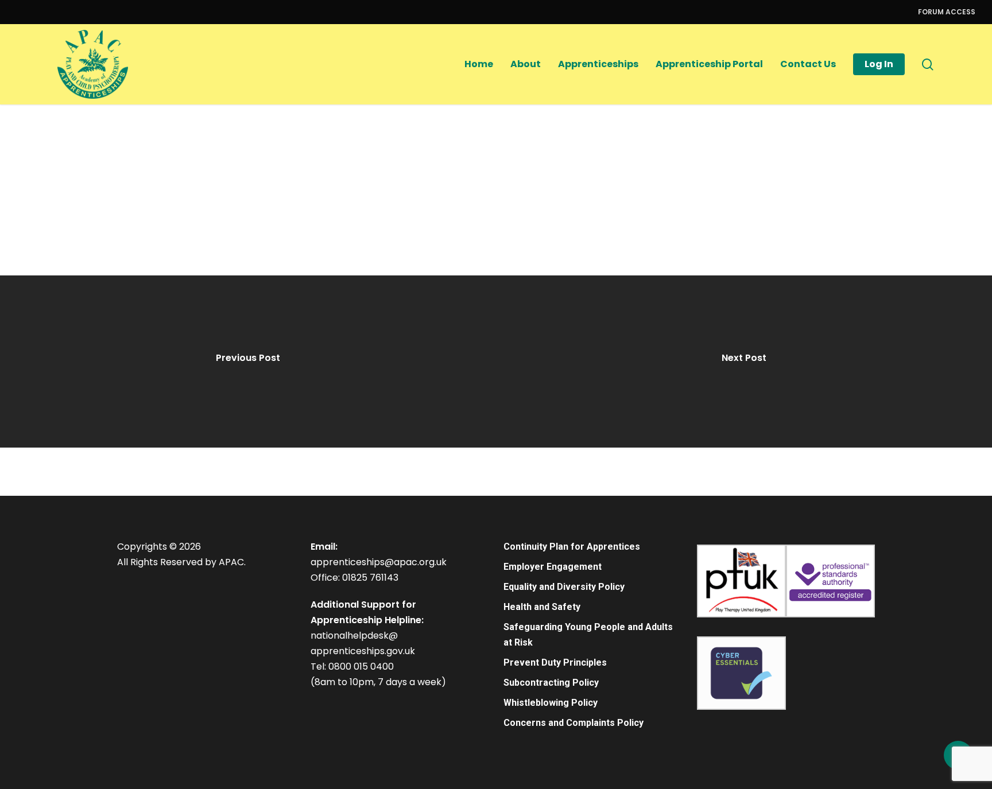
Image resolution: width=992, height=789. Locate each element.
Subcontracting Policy (551, 682)
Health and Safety (541, 606)
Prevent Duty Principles (555, 662)
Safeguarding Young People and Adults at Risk (588, 634)
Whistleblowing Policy (550, 702)
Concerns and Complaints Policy (573, 722)
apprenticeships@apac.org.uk (379, 562)
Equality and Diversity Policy (564, 586)
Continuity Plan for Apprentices (571, 546)
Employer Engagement (552, 566)
